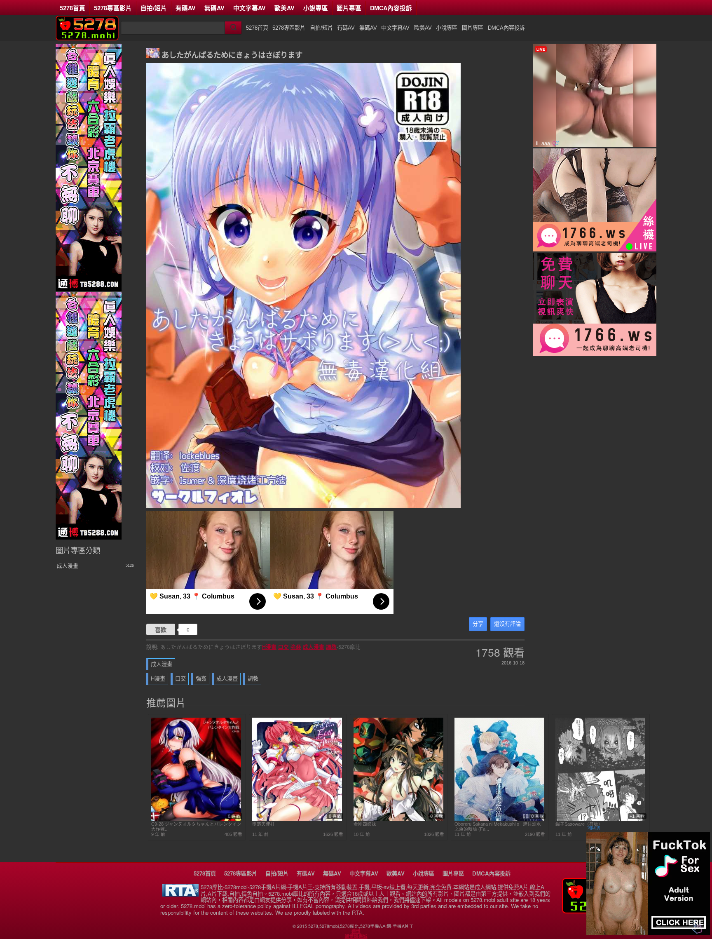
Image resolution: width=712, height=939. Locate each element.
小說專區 (315, 8)
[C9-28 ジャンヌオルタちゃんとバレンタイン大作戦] (196, 819)
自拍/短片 (154, 8)
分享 (478, 624)
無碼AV (214, 8)
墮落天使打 (263, 824)
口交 (283, 646)
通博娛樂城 (356, 936)
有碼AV (186, 8)
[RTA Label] (180, 894)
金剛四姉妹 (365, 824)
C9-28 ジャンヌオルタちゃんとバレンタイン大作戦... (196, 826)
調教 (331, 646)
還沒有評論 (507, 624)
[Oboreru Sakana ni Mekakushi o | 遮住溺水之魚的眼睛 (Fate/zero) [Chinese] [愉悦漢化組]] (499, 819)
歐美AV (284, 8)
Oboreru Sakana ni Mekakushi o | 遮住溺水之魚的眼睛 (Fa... (497, 826)
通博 (356, 931)
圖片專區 (349, 8)
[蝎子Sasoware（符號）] (600, 819)
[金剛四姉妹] (398, 819)
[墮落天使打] (297, 819)
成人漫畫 (313, 646)
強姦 (295, 646)
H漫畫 (269, 646)
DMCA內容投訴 (391, 8)
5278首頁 (72, 8)
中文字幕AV (249, 8)
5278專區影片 (113, 8)
